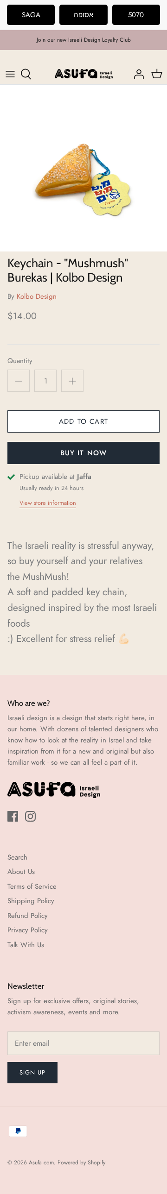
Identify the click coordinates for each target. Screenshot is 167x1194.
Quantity (19, 361)
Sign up (32, 1072)
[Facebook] (12, 816)
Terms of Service (32, 886)
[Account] (136, 74)
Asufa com (41, 1162)
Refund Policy (27, 916)
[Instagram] (30, 816)
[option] (83, 168)
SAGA (31, 15)
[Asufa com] (84, 74)
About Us (21, 872)
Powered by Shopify (81, 1162)
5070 (136, 15)
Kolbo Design (37, 296)
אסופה (83, 15)
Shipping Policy (30, 901)
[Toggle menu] (10, 74)
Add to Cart (83, 421)
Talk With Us (25, 945)
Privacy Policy (27, 930)
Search (17, 857)
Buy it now (83, 453)
